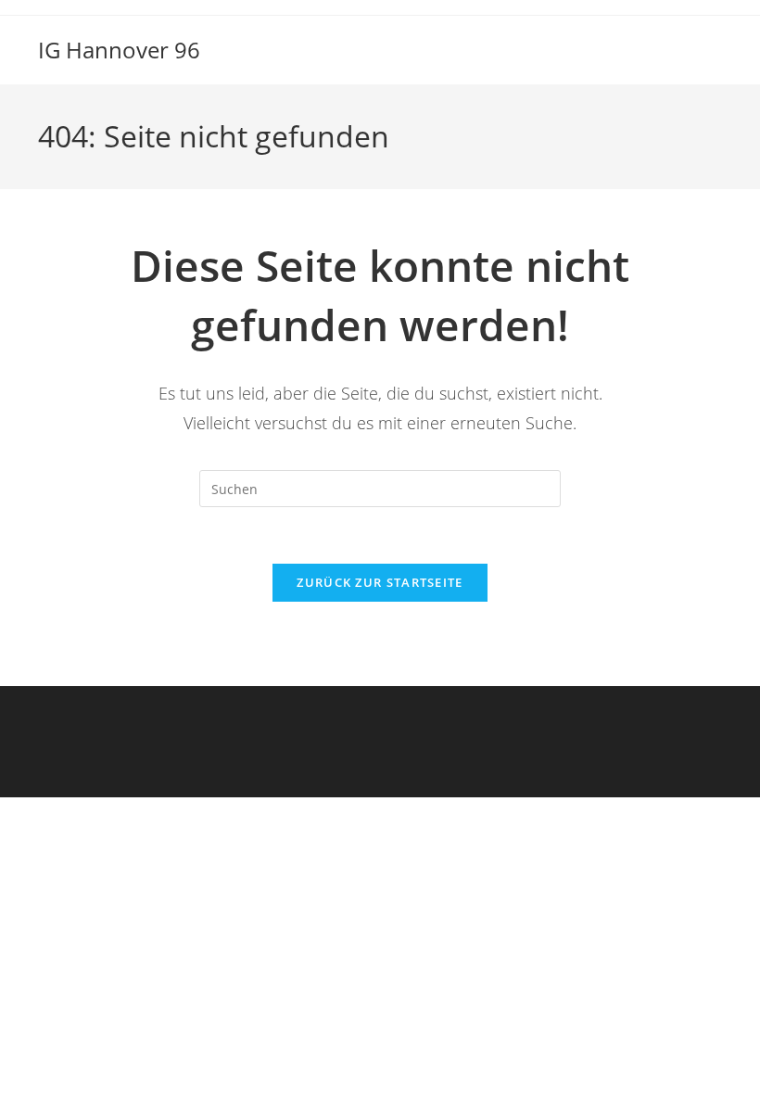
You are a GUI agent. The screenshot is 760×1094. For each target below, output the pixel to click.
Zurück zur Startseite (379, 582)
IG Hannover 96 (119, 49)
